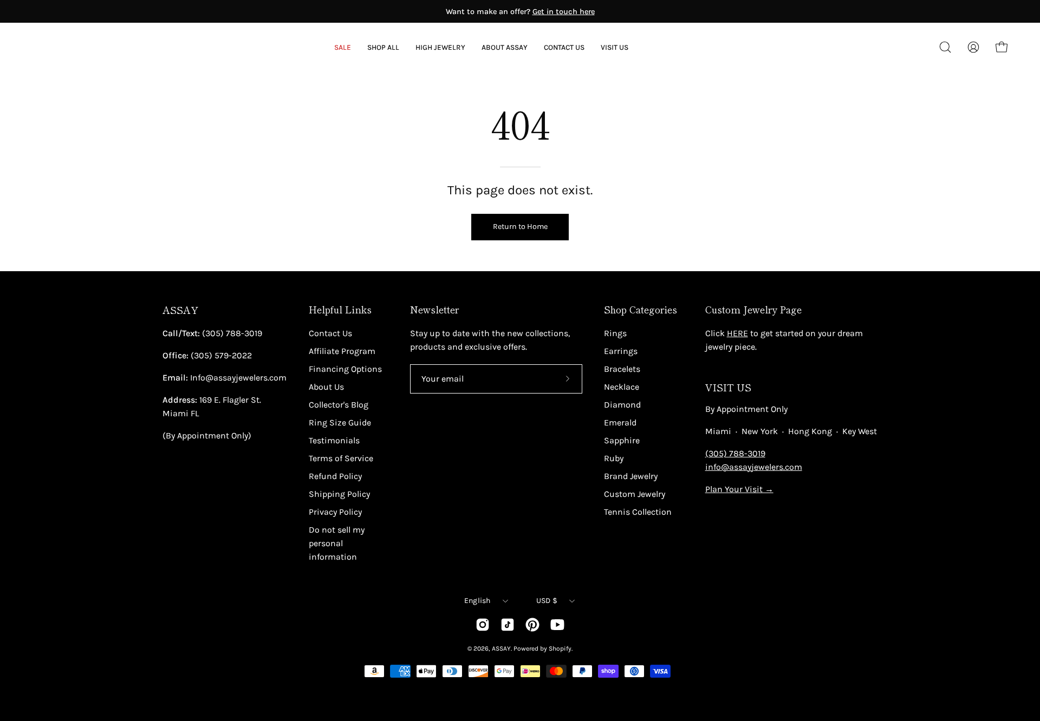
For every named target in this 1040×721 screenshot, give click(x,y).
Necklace (621, 387)
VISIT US (728, 387)
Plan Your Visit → (739, 489)
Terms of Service (341, 458)
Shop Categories (640, 310)
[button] (504, 47)
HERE (737, 333)
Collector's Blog (338, 404)
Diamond (622, 404)
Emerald (620, 422)
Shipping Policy (339, 494)
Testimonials (334, 440)
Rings (615, 333)
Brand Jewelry (631, 476)
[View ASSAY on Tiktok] (507, 625)
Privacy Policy (335, 512)
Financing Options (345, 369)
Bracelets (622, 369)
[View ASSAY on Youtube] (557, 625)
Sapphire (622, 440)
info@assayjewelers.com (753, 467)
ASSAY (180, 310)
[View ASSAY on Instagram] (482, 625)
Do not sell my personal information (337, 543)
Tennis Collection (638, 512)
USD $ (546, 600)
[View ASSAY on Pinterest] (532, 625)
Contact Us (330, 333)
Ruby (613, 458)
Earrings (621, 351)
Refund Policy (335, 476)
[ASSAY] (81, 47)
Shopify (560, 648)
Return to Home (520, 226)
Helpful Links (340, 310)
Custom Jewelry (634, 494)
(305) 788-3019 (735, 453)
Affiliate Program (342, 351)
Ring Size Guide (340, 422)
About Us (326, 387)
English (477, 600)
